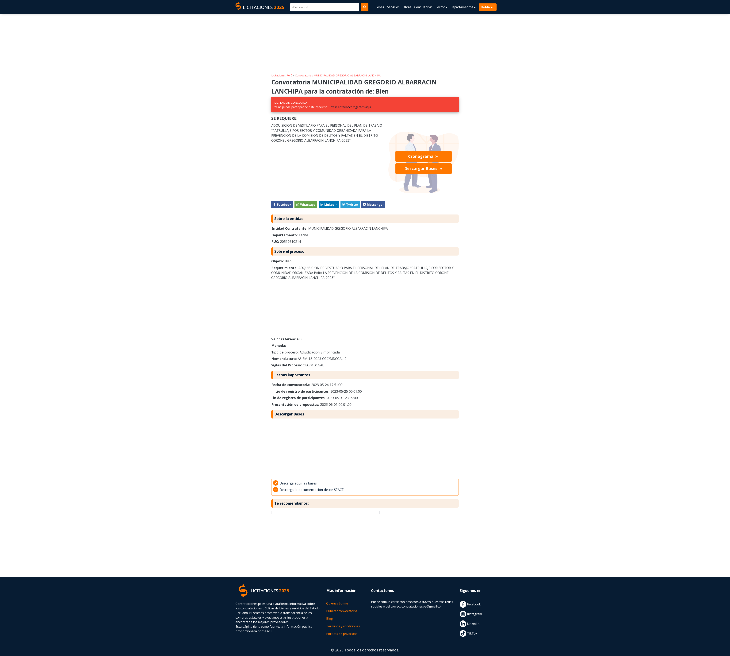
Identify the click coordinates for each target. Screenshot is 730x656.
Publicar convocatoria (341, 611)
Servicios (393, 7)
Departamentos (462, 7)
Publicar (488, 7)
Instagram (474, 614)
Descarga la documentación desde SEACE (312, 489)
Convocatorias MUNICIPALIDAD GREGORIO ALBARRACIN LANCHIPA (338, 75)
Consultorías (423, 7)
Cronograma (421, 156)
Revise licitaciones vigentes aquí (350, 107)
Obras (407, 7)
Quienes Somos (337, 603)
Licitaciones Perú (281, 75)
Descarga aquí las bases (298, 483)
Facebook (473, 604)
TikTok (471, 633)
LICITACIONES (263, 7)
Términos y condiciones (343, 626)
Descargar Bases (421, 168)
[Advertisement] (365, 42)
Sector (441, 7)
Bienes (379, 7)
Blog (329, 618)
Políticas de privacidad (341, 634)
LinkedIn (472, 624)
